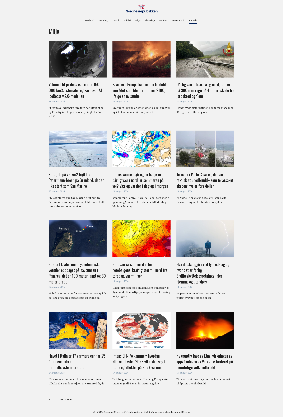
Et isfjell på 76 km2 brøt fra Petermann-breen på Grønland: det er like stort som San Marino (76, 180)
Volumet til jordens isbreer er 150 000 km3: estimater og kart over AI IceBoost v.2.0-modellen (75, 90)
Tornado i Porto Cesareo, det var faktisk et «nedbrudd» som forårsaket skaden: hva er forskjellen (204, 180)
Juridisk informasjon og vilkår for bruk (139, 412)
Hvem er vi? (178, 20)
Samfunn (163, 20)
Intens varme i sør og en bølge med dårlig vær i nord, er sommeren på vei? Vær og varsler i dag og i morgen (140, 180)
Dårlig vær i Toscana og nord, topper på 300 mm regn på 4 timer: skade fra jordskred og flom (205, 90)
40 (61, 399)
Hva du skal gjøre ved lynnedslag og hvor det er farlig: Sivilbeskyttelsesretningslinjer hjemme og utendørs (202, 273)
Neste (70, 399)
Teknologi (103, 20)
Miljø (137, 20)
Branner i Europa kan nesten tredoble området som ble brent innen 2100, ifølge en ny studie (139, 90)
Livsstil (116, 20)
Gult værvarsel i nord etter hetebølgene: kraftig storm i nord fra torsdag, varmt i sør (139, 270)
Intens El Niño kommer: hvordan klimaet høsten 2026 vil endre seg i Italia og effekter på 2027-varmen (138, 361)
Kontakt (193, 20)
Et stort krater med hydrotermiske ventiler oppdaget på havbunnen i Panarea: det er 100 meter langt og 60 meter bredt (77, 273)
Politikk (127, 20)
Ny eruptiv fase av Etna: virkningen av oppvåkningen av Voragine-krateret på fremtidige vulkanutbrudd (204, 361)
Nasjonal (89, 20)
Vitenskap (150, 20)
